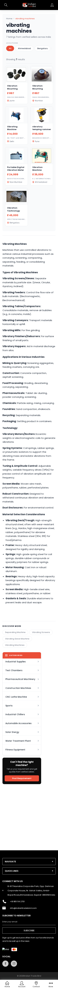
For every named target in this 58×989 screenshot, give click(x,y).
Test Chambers (13, 670)
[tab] (29, 861)
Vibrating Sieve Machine (17, 638)
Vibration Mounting (12, 87)
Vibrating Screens (41, 632)
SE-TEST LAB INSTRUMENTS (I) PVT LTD (25, 138)
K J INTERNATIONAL (41, 178)
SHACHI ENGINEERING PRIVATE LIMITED (25, 97)
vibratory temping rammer (41, 128)
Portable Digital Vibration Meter (15, 168)
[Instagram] (14, 964)
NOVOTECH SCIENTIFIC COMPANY (23, 178)
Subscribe (29, 930)
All (10, 48)
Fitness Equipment (15, 749)
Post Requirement (21, 778)
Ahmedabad (24, 48)
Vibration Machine (37, 168)
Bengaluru (42, 48)
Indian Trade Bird (32, 975)
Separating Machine (15, 632)
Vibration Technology (13, 209)
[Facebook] (5, 964)
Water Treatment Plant (18, 740)
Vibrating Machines (14, 645)
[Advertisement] (29, 815)
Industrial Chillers (15, 714)
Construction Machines (18, 688)
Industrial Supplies (15, 661)
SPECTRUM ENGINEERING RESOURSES (24, 219)
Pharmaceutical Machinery (20, 679)
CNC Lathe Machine (16, 696)
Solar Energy (12, 732)
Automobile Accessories (18, 723)
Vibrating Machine (12, 128)
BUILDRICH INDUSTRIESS (43, 138)
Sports (9, 705)
